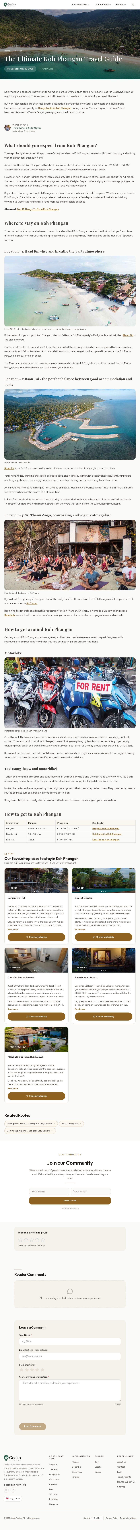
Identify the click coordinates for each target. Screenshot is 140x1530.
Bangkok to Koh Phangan (105, 828)
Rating (27, 1365)
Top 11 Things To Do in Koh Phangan (38, 209)
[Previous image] (20, 880)
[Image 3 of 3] (38, 891)
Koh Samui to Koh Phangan (106, 834)
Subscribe (70, 1200)
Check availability (38, 937)
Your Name (25, 1335)
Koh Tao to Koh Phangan (105, 839)
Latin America (101, 4)
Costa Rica (77, 1472)
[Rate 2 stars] (26, 1239)
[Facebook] (13, 1489)
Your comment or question (34, 1377)
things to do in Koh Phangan (54, 108)
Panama (75, 1477)
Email (33, 1350)
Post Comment (32, 1426)
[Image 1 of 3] (34, 891)
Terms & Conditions (128, 1518)
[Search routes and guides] (133, 4)
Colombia (76, 1467)
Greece (98, 1472)
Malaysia (53, 1484)
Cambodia (54, 1479)
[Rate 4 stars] (37, 1239)
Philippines (54, 1474)
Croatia (98, 1467)
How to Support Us (126, 1482)
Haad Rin (128, 335)
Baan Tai (9, 468)
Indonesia (53, 1499)
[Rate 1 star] (20, 1239)
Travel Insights (124, 1477)
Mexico (75, 1462)
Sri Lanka (53, 1494)
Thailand (18, 50)
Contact (121, 1467)
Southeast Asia (79, 4)
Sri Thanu (31, 603)
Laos (51, 1489)
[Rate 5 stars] (42, 1239)
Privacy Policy (112, 1518)
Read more (13, 929)
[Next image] (52, 880)
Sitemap (121, 1486)
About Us (121, 1462)
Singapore (54, 1504)
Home (7, 50)
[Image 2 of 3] (36, 891)
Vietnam (53, 1464)
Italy (97, 1462)
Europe (119, 4)
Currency (87, 1518)
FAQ (119, 1472)
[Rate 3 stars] (31, 1239)
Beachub (9, 615)
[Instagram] (6, 1489)
